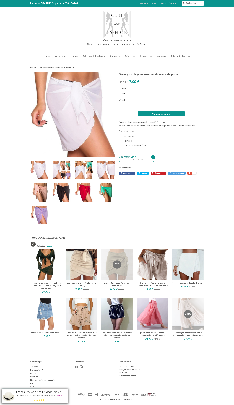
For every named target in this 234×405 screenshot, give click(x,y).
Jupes (49, 246)
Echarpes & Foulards (94, 56)
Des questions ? (36, 370)
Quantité (122, 100)
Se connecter (140, 3)
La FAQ (33, 373)
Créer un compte (158, 3)
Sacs (75, 56)
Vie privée (34, 377)
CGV (32, 387)
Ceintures (130, 56)
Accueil (33, 67)
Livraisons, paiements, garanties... (43, 380)
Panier (176, 3)
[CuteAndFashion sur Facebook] (76, 367)
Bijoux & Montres (180, 56)
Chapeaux (114, 56)
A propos (34, 367)
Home (47, 56)
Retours (33, 383)
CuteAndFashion (127, 399)
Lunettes (161, 56)
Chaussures (146, 56)
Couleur (122, 89)
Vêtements (61, 56)
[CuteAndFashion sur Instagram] (81, 367)
